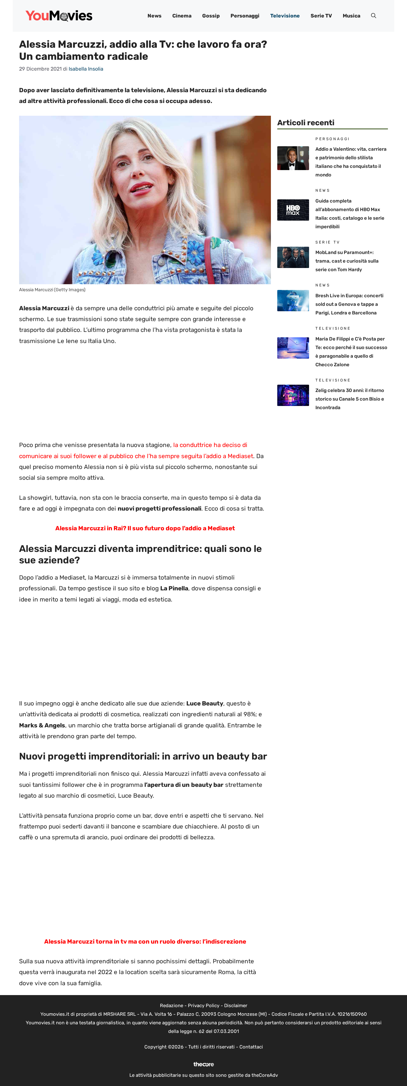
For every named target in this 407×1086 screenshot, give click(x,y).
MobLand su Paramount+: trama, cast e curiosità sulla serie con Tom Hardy (347, 261)
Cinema (181, 16)
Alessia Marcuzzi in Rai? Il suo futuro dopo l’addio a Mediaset (145, 528)
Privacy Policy (203, 1005)
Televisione (285, 16)
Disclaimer (235, 1005)
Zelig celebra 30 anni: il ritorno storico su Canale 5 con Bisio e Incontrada (349, 399)
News (155, 16)
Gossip (211, 16)
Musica (351, 16)
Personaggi (245, 16)
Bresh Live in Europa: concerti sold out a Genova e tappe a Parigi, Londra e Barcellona (349, 304)
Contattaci (251, 1047)
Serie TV (321, 16)
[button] (374, 15)
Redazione (171, 1005)
